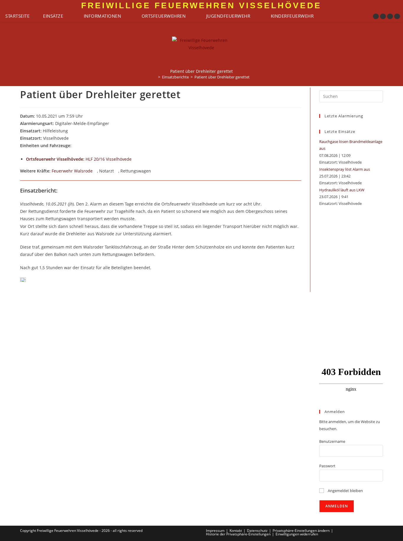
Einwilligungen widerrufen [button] (297, 534)
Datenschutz (257, 530)
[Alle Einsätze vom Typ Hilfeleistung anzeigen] (70, 131)
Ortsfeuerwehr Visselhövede (54, 159)
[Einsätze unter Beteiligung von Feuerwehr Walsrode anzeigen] (95, 171)
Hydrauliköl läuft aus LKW (341, 190)
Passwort (327, 465)
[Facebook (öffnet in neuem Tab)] (376, 16)
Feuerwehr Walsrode (72, 171)
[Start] (154, 77)
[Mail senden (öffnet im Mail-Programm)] (397, 16)
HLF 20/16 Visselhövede (109, 159)
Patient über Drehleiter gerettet (222, 77)
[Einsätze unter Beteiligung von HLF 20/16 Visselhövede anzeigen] (134, 159)
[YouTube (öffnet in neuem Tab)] (390, 16)
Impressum (215, 530)
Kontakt (236, 530)
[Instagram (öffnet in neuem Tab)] (383, 16)
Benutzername (332, 441)
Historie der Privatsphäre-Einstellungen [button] (238, 534)
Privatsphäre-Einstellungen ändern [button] (301, 530)
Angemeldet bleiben (345, 490)
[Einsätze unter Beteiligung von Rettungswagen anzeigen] (153, 171)
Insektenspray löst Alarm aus (344, 169)
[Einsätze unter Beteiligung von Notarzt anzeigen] (116, 171)
